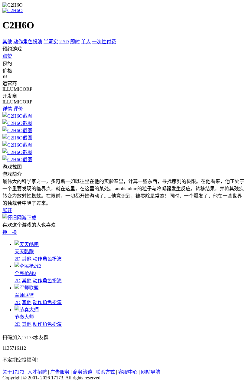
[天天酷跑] (27, 244)
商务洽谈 (82, 372)
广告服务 (60, 372)
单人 (86, 41)
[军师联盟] (27, 287)
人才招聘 (37, 372)
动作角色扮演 (27, 41)
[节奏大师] (27, 309)
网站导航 (150, 372)
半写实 (51, 41)
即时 (75, 41)
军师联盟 (24, 295)
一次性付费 (104, 41)
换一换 (9, 232)
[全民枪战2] (28, 266)
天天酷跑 (24, 251)
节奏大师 (24, 316)
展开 (7, 210)
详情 (7, 108)
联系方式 (105, 372)
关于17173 (13, 372)
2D (18, 258)
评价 (18, 108)
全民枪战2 (25, 273)
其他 (7, 41)
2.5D (64, 41)
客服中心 (128, 372)
